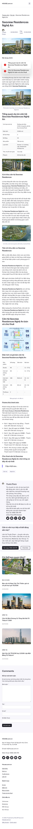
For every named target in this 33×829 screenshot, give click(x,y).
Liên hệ (4, 777)
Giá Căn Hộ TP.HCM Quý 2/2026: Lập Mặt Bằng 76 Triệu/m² (16, 654)
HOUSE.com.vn (7, 3)
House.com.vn (6, 820)
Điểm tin (4, 615)
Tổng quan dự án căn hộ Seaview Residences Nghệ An (17, 65)
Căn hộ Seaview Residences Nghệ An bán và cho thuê (18, 71)
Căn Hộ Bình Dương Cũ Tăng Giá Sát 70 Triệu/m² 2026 (15, 619)
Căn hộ (5, 471)
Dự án (12, 15)
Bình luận (5, 684)
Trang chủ (5, 15)
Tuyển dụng (5, 774)
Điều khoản (5, 822)
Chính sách (13, 822)
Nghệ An (12, 471)
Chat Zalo (25, 548)
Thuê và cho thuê (7, 793)
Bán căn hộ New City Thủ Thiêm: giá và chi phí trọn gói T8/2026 (15, 584)
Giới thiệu (5, 768)
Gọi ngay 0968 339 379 (10, 548)
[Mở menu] (29, 3)
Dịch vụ (4, 771)
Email (4, 711)
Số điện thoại (6, 718)
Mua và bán (6, 580)
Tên (3, 704)
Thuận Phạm (11, 484)
